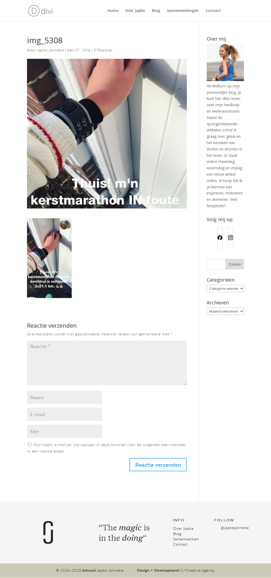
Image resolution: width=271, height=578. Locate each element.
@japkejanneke (235, 527)
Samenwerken (186, 539)
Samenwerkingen (183, 11)
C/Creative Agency (197, 570)
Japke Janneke (50, 50)
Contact (213, 11)
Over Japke (135, 11)
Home (112, 11)
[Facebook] (220, 237)
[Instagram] (230, 237)
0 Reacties (103, 50)
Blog (156, 11)
